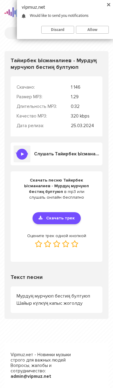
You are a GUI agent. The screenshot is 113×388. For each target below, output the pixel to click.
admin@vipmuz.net (31, 376)
